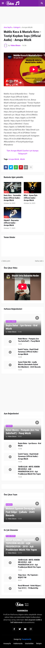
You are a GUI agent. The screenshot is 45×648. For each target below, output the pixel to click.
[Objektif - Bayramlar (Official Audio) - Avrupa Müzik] (12, 212)
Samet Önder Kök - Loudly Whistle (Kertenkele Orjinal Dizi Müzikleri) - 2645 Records (29, 364)
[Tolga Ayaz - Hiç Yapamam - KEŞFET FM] (10, 578)
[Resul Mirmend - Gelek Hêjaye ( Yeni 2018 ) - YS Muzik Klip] (10, 588)
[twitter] (20, 629)
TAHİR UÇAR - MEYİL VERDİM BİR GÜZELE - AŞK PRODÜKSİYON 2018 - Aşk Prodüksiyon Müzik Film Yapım (29, 470)
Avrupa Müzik (27, 27)
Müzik (22, 159)
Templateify (26, 639)
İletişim (39, 644)
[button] (3, 3)
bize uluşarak (30, 620)
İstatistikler (29, 644)
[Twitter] (11, 167)
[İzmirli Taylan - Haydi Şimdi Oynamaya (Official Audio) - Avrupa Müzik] (10, 352)
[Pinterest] (21, 167)
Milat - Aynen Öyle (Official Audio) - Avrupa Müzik (30, 197)
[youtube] (25, 629)
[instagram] (31, 629)
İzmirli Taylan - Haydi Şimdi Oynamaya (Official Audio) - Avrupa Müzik (28, 351)
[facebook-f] (14, 629)
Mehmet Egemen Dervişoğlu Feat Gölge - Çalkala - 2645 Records (20, 512)
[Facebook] (6, 167)
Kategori (17, 27)
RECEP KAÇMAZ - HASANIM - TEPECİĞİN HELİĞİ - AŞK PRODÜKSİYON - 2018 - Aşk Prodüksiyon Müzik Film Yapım (21, 545)
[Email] (26, 167)
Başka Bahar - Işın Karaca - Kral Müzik (21, 327)
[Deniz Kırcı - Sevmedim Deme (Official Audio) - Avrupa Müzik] (12, 187)
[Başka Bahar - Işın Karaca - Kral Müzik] (10, 446)
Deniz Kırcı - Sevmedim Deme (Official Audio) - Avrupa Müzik (12, 197)
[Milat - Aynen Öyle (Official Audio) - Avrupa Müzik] (32, 187)
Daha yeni (6, 261)
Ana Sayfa (8, 27)
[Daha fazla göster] (31, 167)
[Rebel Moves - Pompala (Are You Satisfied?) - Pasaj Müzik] (10, 342)
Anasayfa (7, 644)
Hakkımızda (17, 644)
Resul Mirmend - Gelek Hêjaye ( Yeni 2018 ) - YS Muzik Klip (29, 586)
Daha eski (38, 261)
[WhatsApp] (16, 167)
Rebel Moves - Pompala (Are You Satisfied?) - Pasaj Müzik (29, 340)
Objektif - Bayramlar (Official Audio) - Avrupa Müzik (11, 222)
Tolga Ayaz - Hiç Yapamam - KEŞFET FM (28, 576)
